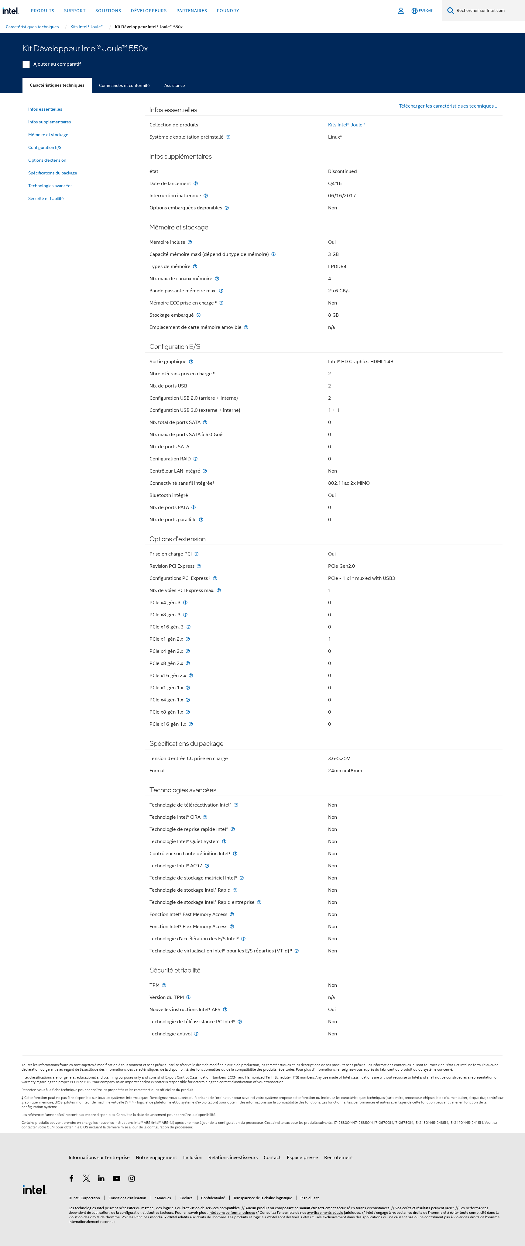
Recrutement (338, 1158)
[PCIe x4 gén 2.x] (187, 651)
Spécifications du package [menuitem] (52, 173)
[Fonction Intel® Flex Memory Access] (231, 926)
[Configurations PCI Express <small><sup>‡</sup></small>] (215, 578)
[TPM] (164, 985)
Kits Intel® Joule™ (346, 125)
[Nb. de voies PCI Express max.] (218, 590)
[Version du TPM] (188, 997)
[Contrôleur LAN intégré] (204, 470)
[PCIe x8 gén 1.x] (187, 711)
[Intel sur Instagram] (131, 1179)
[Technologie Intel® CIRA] (205, 817)
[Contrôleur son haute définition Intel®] (235, 853)
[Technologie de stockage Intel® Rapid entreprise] (259, 902)
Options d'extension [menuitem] (47, 160)
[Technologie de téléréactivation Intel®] (236, 804)
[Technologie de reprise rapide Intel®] (232, 829)
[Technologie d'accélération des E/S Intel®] (243, 938)
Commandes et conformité (124, 85)
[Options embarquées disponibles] (226, 207)
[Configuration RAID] (195, 458)
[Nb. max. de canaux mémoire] (217, 278)
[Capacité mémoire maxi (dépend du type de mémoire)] (273, 254)
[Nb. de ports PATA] (193, 507)
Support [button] (75, 10)
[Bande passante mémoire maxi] (221, 290)
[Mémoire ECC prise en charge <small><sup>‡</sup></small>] (221, 302)
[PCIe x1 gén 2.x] (187, 639)
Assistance (174, 85)
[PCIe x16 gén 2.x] (190, 675)
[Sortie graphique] (191, 361)
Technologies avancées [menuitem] (50, 185)
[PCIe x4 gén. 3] (185, 602)
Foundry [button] (228, 10)
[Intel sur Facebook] (71, 1179)
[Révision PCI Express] (199, 566)
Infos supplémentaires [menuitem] (49, 122)
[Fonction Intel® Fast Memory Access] (231, 914)
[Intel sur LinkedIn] (101, 1179)
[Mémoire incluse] (190, 242)
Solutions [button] (108, 10)
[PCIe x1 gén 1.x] (187, 687)
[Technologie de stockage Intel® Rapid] (235, 890)
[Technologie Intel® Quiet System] (224, 841)
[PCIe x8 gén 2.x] (187, 663)
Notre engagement (156, 1158)
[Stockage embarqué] (198, 315)
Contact (272, 1158)
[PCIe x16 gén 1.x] (190, 724)
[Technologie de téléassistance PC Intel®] (239, 1021)
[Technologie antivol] (196, 1033)
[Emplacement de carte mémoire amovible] (246, 327)
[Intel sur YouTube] (117, 1179)
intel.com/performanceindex (232, 1212)
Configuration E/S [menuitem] (44, 147)
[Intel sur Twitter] (86, 1179)
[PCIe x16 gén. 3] (188, 626)
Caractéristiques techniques (57, 85)
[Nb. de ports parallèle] (201, 519)
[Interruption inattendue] (205, 195)
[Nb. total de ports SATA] (205, 422)
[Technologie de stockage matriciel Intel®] (241, 877)
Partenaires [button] (192, 10)
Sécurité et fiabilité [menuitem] (46, 198)
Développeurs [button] (149, 10)
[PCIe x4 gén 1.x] (187, 699)
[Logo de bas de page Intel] (34, 1189)
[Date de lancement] (195, 183)
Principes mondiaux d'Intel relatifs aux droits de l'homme (180, 1217)
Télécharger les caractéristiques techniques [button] (446, 106)
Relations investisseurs (233, 1158)
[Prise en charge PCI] (196, 553)
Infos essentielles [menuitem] (45, 109)
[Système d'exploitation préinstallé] (228, 136)
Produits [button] (42, 10)
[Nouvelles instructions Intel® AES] (225, 1009)
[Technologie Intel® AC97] (207, 865)
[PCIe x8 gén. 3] (185, 614)
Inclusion (192, 1158)
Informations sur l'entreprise (99, 1158)
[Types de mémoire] (195, 266)
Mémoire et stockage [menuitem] (48, 134)
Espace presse (302, 1158)
